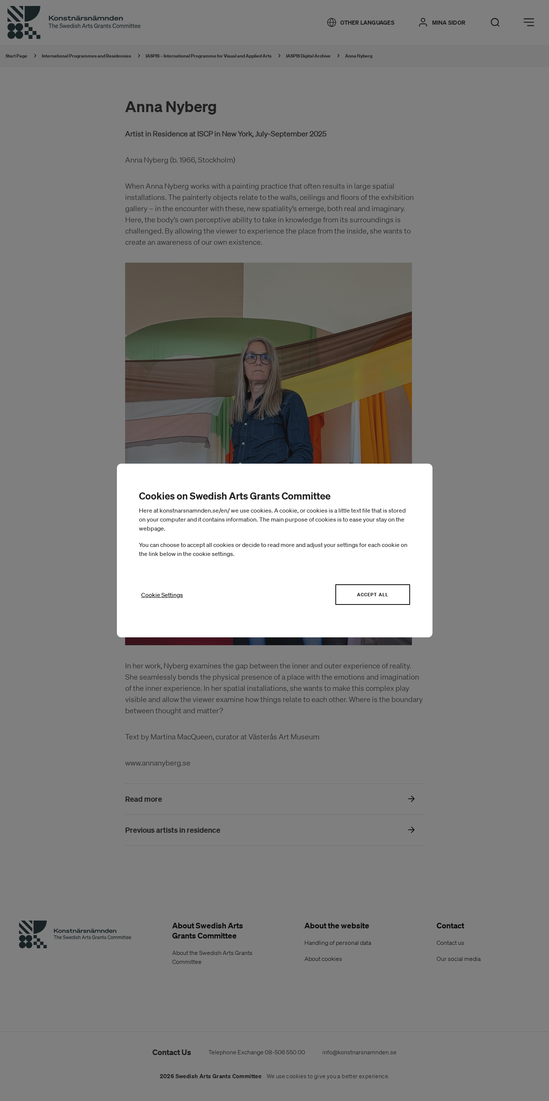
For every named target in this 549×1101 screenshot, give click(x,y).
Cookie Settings (162, 595)
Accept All (372, 594)
